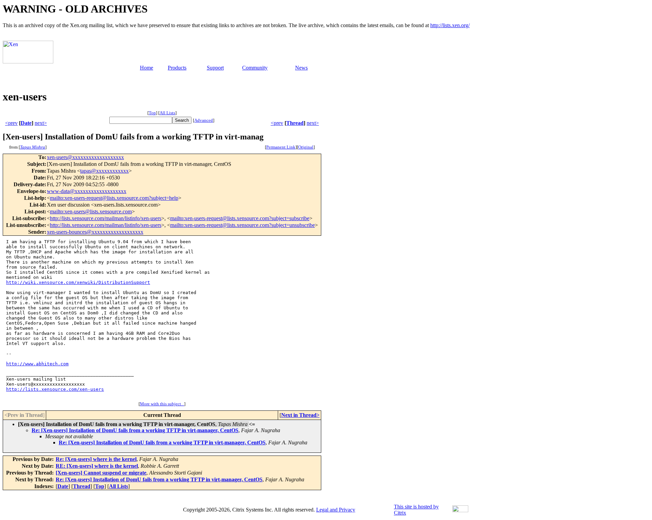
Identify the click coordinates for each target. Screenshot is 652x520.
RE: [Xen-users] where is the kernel (97, 466)
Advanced (203, 120)
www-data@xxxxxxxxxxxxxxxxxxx (86, 191)
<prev (11, 123)
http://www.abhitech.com (37, 363)
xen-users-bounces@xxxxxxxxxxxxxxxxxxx (95, 232)
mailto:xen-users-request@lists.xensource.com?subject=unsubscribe (242, 225)
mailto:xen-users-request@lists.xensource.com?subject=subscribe (239, 218)
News (301, 68)
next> (41, 123)
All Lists (167, 112)
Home (146, 68)
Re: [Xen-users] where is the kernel (96, 459)
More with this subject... (162, 403)
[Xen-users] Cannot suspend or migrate (101, 473)
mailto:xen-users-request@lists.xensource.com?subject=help (114, 198)
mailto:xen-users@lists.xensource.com (91, 211)
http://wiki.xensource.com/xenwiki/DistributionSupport (78, 282)
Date (26, 123)
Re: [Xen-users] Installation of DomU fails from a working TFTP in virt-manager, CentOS (135, 430)
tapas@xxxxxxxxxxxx (104, 171)
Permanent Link (280, 147)
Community (255, 68)
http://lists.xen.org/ (450, 25)
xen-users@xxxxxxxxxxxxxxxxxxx (85, 157)
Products (177, 68)
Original (305, 147)
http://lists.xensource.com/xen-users (55, 389)
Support (215, 68)
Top (152, 112)
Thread (295, 123)
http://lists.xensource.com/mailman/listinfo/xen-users (105, 218)
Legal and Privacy (335, 510)
